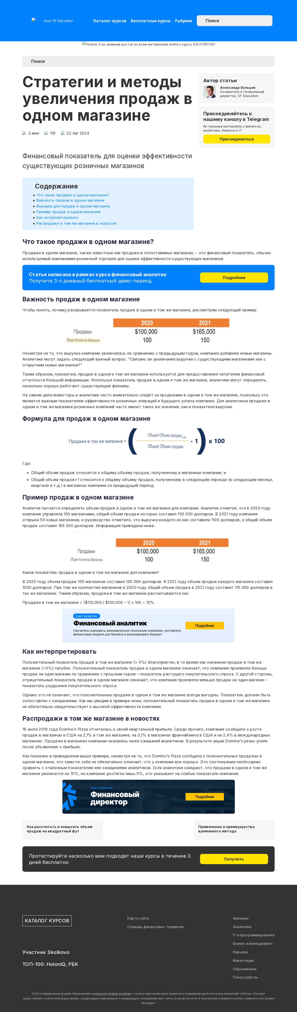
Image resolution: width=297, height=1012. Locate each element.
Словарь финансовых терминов (155, 927)
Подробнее (234, 277)
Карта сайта (138, 918)
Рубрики (183, 20)
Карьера (240, 952)
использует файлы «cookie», (112, 993)
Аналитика (242, 927)
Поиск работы (245, 977)
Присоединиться (237, 139)
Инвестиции (243, 960)
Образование (245, 969)
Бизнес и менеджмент (253, 943)
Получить (234, 859)
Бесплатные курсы (151, 20)
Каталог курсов (110, 20)
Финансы (241, 918)
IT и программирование (254, 935)
